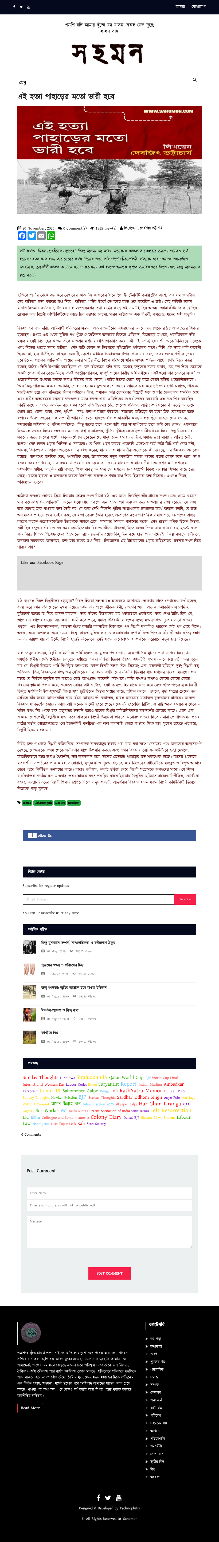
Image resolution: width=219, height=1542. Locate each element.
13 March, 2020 (58, 974)
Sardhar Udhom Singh (139, 1097)
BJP (148, 1078)
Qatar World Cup (126, 1077)
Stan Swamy (96, 1124)
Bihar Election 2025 (98, 1104)
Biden (92, 1084)
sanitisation (140, 1111)
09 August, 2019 (58, 996)
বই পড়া (155, 1339)
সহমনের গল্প (158, 1423)
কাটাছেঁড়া (156, 1408)
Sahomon (130, 1518)
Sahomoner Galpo (80, 1090)
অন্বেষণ (154, 1477)
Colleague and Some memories (65, 1117)
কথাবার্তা (155, 1346)
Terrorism (30, 1091)
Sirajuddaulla (92, 1077)
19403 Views (87, 1041)
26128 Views (87, 996)
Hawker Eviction (64, 1097)
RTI (116, 1091)
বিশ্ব (152, 1469)
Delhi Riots (77, 1111)
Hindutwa (67, 1078)
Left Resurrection (170, 1110)
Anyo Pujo (172, 1097)
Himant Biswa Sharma (158, 1117)
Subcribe (185, 899)
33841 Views (87, 974)
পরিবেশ (155, 1415)
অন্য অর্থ (155, 1400)
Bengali (106, 1091)
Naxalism (73, 803)
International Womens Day (44, 1084)
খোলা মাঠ (156, 1454)
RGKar (36, 1117)
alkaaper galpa (126, 1104)
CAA (186, 1104)
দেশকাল (155, 1392)
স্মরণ (153, 1354)
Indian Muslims (150, 1084)
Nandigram (41, 1124)
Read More (30, 1408)
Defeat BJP (131, 1117)
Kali (81, 1123)
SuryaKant (108, 1084)
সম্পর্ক (154, 1385)
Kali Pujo (178, 1091)
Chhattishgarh (43, 803)
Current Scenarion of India (108, 1111)
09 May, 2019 (56, 951)
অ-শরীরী (155, 1446)
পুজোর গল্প (157, 1362)
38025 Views (84, 951)
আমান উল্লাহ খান (66, 1104)
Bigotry (28, 1111)
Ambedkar (174, 1084)
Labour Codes (76, 1084)
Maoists (60, 803)
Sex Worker (47, 1110)
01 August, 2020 (58, 1019)
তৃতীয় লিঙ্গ (156, 1462)
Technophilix (130, 1508)
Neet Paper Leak (63, 1124)
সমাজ (153, 1377)
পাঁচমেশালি (157, 1439)
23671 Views (87, 1019)
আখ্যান (154, 1431)
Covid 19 (50, 1091)
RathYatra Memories (144, 1091)
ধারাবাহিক (156, 1369)
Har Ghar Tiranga (160, 1104)
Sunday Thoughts (40, 1077)
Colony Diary (107, 1117)
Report (128, 1084)
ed (64, 1110)
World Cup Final (165, 1078)
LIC (26, 1117)
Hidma (27, 803)
